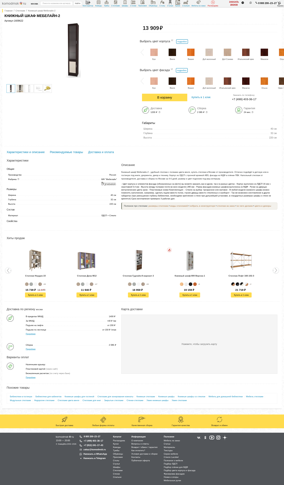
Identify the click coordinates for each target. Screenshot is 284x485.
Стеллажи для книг (92, 400)
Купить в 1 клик (35, 295)
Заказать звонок (234, 3)
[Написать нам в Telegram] (243, 3)
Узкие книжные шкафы (157, 400)
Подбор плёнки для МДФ (176, 467)
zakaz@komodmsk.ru (94, 449)
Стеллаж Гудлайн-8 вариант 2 (138, 276)
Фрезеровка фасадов (174, 474)
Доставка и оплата (101, 152)
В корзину (164, 97)
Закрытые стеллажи (113, 400)
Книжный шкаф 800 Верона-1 (190, 276)
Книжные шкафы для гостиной (79, 396)
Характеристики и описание (26, 152)
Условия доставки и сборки (144, 454)
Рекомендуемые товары (66, 152)
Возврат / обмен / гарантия (144, 447)
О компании (137, 440)
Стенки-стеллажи (135, 400)
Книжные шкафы (166, 396)
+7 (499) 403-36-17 (244, 99)
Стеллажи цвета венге (68, 400)
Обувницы (153, 6)
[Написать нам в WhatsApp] (251, 3)
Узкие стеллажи (179, 400)
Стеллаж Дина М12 (87, 276)
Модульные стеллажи (20, 400)
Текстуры (168, 450)
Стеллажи (115, 6)
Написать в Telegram (94, 458)
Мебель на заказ (199, 6)
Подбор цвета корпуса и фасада (179, 470)
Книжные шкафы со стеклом (191, 396)
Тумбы (106, 6)
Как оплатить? (138, 450)
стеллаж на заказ (226, 206)
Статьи (167, 444)
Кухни (177, 6)
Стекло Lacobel (171, 457)
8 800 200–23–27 (267, 3)
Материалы (169, 447)
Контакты (135, 457)
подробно (182, 41)
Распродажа (213, 6)
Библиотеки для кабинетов (48, 396)
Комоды (98, 6)
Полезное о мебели (173, 460)
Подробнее (31, 334)
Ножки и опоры (171, 477)
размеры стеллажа (158, 206)
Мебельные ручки (172, 480)
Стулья (170, 6)
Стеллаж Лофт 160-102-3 (241, 276)
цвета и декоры (263, 206)
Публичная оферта (140, 460)
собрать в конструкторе (202, 206)
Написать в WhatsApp (95, 454)
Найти (77, 3)
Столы (162, 6)
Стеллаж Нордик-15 (35, 276)
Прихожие (142, 6)
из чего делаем (245, 206)
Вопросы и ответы (140, 444)
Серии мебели (171, 454)
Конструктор (88, 6)
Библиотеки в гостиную (21, 396)
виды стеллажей (179, 206)
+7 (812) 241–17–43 (93, 445)
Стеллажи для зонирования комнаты (115, 396)
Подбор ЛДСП (170, 464)
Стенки (133, 6)
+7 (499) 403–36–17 (93, 440)
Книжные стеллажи (146, 396)
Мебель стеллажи (254, 396)
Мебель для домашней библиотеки (226, 396)
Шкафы (125, 6)
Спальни (186, 6)
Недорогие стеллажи (44, 400)
